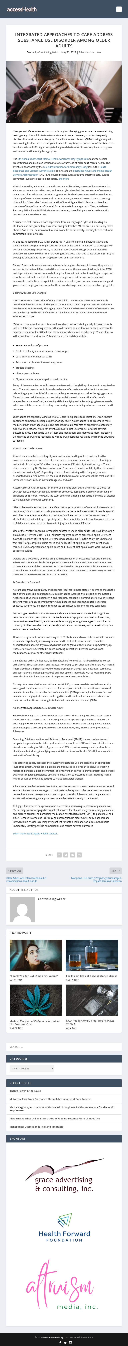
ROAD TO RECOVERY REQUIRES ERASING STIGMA (90, 1022)
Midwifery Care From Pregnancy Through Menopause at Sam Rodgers (50, 1099)
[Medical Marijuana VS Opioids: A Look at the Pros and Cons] (36, 1000)
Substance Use (87, 52)
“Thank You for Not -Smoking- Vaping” (34, 976)
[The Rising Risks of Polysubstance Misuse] (92, 955)
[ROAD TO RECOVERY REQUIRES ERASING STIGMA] (92, 1000)
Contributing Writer (48, 52)
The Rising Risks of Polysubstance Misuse (91, 976)
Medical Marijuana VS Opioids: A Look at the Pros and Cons (35, 1022)
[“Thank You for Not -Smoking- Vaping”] (36, 955)
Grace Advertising (53, 1337)
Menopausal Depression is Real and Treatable (36, 1126)
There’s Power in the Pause (25, 1090)
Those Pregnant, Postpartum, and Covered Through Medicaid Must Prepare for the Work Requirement (62, 1109)
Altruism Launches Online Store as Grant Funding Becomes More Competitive (55, 1118)
